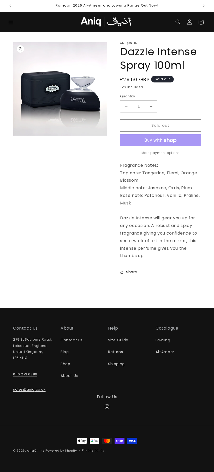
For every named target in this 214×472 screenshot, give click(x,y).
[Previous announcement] (10, 6)
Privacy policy (93, 450)
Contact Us (72, 340)
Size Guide (118, 340)
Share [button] (131, 272)
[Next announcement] (204, 6)
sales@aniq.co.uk (29, 389)
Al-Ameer (165, 351)
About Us (69, 375)
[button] (11, 22)
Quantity (127, 96)
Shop (65, 364)
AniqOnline (36, 450)
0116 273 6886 (25, 374)
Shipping (116, 364)
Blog (65, 351)
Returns (115, 351)
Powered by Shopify (61, 450)
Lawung (163, 340)
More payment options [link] (160, 153)
